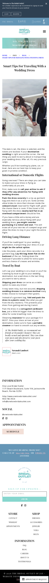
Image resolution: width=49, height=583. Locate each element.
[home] (24, 31)
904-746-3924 (22, 453)
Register (16, 14)
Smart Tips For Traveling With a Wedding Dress (23, 58)
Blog (24, 55)
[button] (44, 31)
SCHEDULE (13, 431)
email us (40, 453)
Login (6, 14)
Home (4, 55)
